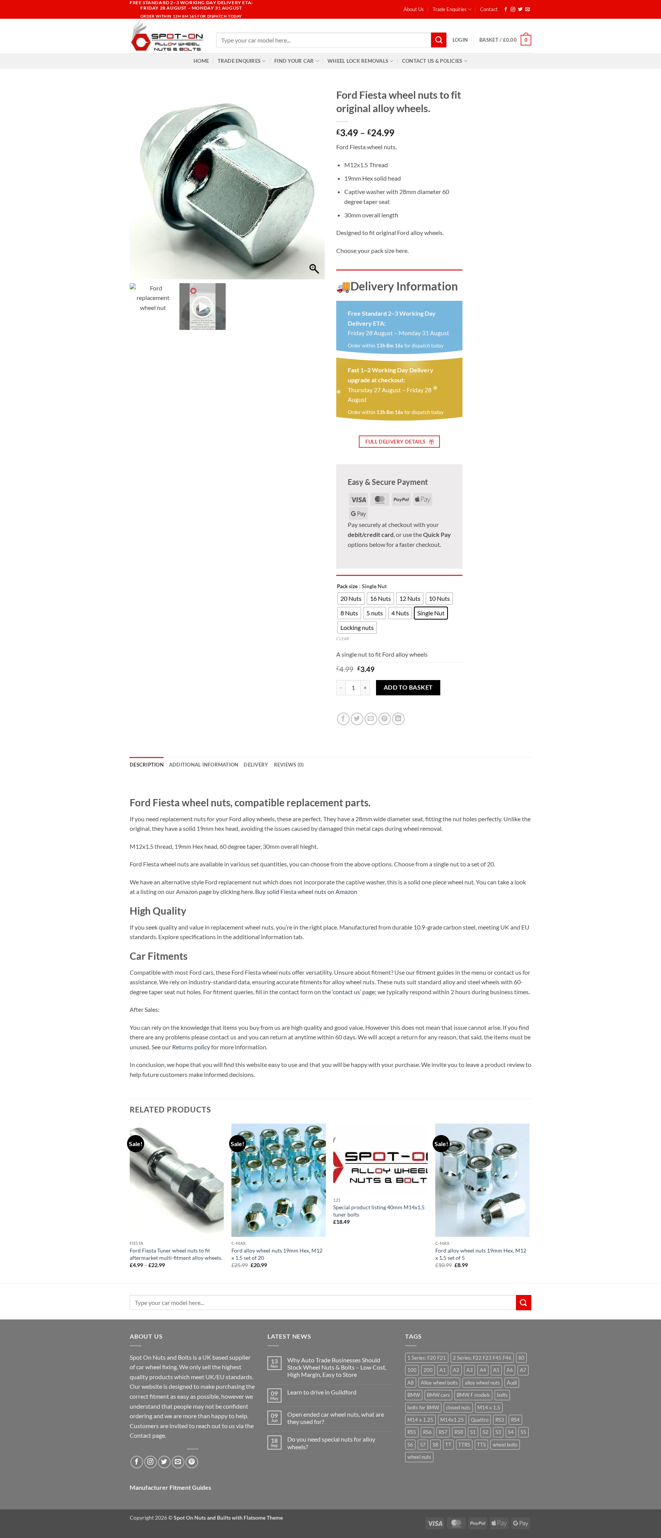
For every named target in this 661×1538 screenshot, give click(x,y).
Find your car (294, 61)
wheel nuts (419, 1457)
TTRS (464, 1445)
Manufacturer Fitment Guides (170, 1487)
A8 (410, 1383)
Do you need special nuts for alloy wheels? (331, 1442)
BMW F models (473, 1395)
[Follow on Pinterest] (192, 1462)
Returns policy (191, 1046)
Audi (512, 1383)
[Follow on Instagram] (513, 9)
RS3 (499, 1420)
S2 (485, 1432)
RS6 (427, 1432)
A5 (496, 1370)
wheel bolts (505, 1445)
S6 (410, 1445)
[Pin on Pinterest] (384, 719)
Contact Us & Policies (432, 61)
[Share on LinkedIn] (398, 719)
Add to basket (408, 687)
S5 (523, 1432)
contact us (346, 991)
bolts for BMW (423, 1407)
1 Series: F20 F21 (426, 1358)
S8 (435, 1445)
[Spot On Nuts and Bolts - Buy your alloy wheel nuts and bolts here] (167, 36)
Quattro (479, 1420)
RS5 (411, 1432)
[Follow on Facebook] (505, 9)
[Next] (529, 1202)
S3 (498, 1432)
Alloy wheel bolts (439, 1383)
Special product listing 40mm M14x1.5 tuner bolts (379, 1211)
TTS (481, 1445)
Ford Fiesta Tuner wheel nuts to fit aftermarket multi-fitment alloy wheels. (176, 1254)
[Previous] (130, 1202)
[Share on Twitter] (357, 719)
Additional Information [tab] (204, 765)
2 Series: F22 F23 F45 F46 (482, 1358)
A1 (443, 1370)
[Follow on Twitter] (520, 9)
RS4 (515, 1420)
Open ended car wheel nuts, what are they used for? (335, 1418)
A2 (456, 1370)
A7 (523, 1370)
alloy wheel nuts (482, 1383)
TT (448, 1445)
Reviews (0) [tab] (289, 765)
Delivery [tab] (256, 765)
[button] (460, 39)
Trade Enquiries (450, 9)
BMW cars (438, 1395)
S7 (423, 1445)
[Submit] (438, 40)
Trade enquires (239, 61)
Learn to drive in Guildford (322, 1392)
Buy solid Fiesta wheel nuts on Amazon (306, 891)
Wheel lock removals (357, 61)
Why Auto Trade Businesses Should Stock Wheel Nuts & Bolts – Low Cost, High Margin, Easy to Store (336, 1367)
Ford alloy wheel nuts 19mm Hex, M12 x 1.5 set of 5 (480, 1254)
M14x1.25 (452, 1420)
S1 (473, 1432)
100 (412, 1370)
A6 (509, 1370)
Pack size (347, 586)
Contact (489, 9)
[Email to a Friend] (371, 719)
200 (428, 1370)
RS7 (443, 1432)
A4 (483, 1370)
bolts (502, 1395)
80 (521, 1358)
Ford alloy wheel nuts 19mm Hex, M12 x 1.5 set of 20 (276, 1254)
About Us (414, 9)
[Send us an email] (527, 9)
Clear (342, 638)
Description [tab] (147, 765)
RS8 (458, 1432)
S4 (511, 1432)
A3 (469, 1370)
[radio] (351, 598)
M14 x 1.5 (488, 1407)
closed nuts (458, 1407)
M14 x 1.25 (420, 1420)
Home (201, 61)
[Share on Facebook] (343, 719)
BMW (413, 1395)
